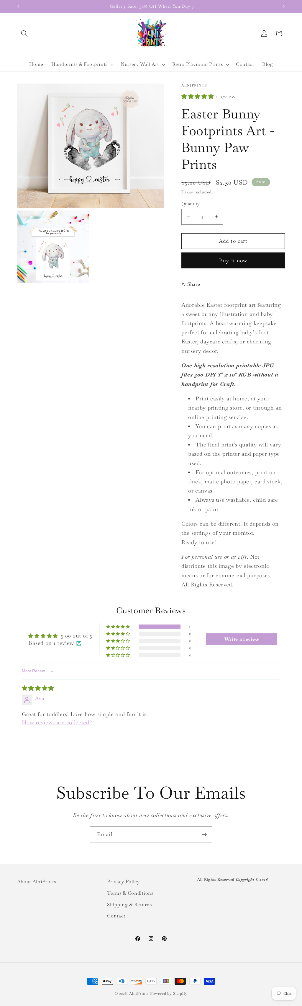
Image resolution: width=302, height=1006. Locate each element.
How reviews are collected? (57, 722)
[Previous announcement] (18, 6)
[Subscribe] (204, 834)
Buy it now (233, 260)
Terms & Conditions (130, 893)
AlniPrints (139, 993)
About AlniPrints (36, 881)
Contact (116, 916)
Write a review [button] (241, 639)
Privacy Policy (123, 881)
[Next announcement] (283, 6)
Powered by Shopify (169, 993)
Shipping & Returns (129, 904)
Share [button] (193, 284)
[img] (38, 688)
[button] (24, 33)
